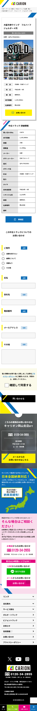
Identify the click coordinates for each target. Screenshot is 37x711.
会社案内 (6, 603)
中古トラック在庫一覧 (23, 9)
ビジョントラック (10, 620)
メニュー (33, 709)
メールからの (18, 458)
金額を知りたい (11, 253)
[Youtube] (18, 659)
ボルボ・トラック (10, 615)
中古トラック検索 (12, 709)
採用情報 (6, 631)
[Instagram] (27, 659)
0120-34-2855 (21, 434)
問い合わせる (18, 399)
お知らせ (6, 626)
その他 (8, 268)
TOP (3, 9)
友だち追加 (20, 571)
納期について (11, 258)
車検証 (20, 219)
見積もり (9, 263)
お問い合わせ (24, 709)
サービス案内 (10, 9)
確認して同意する (20, 385)
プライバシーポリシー (12, 642)
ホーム (3, 709)
